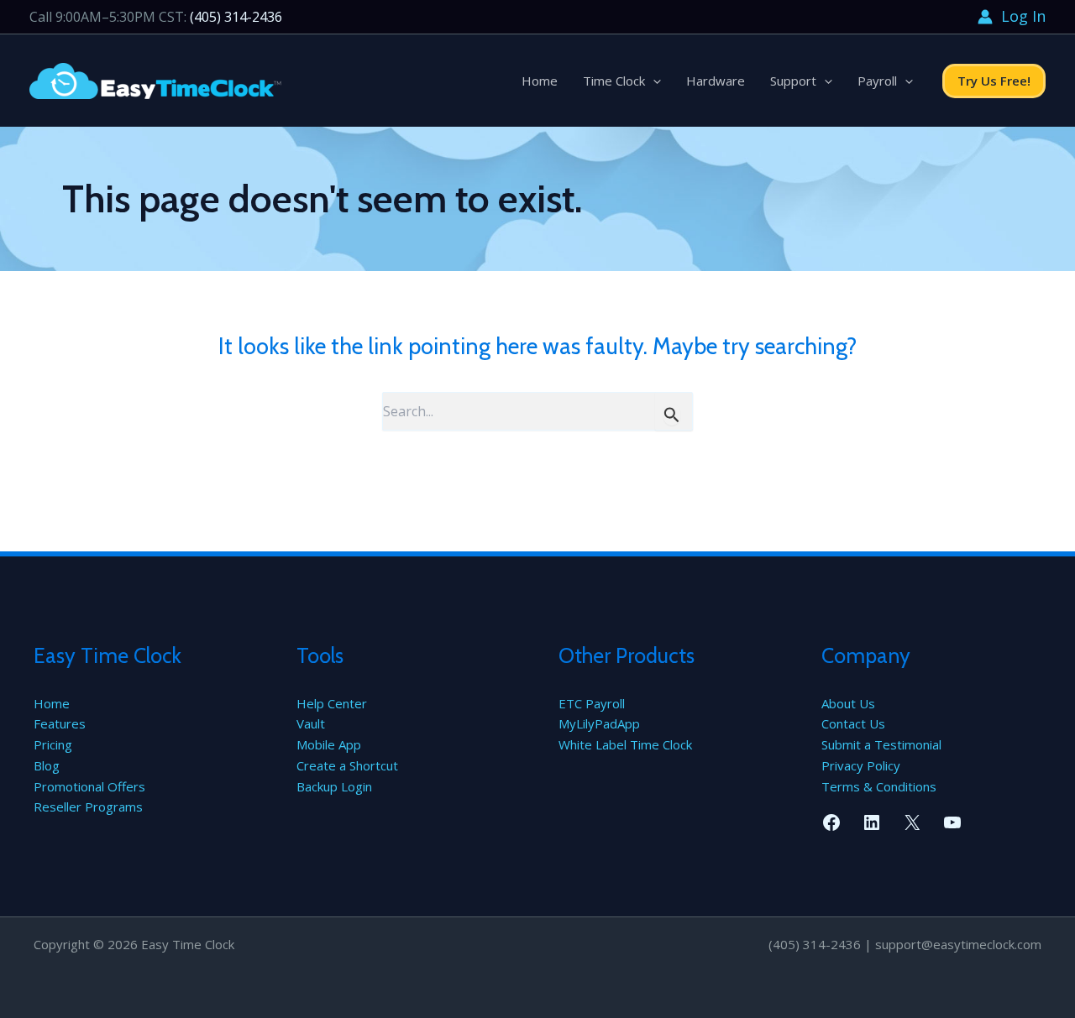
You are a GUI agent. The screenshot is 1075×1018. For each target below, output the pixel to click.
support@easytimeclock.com (958, 944)
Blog (47, 765)
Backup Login (334, 786)
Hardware (715, 80)
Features (60, 723)
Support (793, 80)
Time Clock (614, 80)
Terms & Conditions (878, 786)
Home (540, 80)
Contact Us (853, 723)
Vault (310, 723)
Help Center (331, 703)
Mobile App (328, 744)
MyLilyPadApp (599, 723)
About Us (848, 703)
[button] (653, 80)
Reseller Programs (88, 806)
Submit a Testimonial (881, 744)
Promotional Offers (89, 786)
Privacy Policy (860, 765)
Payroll (877, 80)
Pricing (53, 744)
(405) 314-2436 (236, 17)
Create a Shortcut (347, 765)
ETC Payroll (591, 703)
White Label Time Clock (625, 744)
